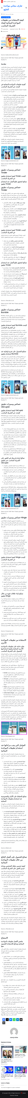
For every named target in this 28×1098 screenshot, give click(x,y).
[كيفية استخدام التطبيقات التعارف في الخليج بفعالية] (21, 1049)
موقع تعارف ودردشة (10, 14)
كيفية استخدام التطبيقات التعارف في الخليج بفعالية (20, 1055)
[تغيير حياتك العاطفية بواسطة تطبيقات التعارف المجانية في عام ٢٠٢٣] (7, 1069)
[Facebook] (3, 1019)
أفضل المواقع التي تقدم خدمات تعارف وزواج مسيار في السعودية (6, 1061)
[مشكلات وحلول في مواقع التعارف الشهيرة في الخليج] (21, 1069)
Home (3, 14)
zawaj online (5, 29)
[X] (7, 1019)
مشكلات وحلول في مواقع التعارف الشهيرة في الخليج (20, 1075)
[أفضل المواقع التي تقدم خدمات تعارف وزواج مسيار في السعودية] (7, 1052)
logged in (9, 1087)
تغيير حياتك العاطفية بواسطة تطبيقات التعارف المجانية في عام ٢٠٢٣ (7, 1076)
